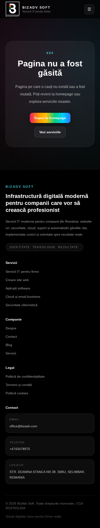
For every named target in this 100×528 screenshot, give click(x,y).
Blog (9, 345)
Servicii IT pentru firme (22, 271)
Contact (11, 336)
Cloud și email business (23, 296)
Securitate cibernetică (21, 305)
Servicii (11, 353)
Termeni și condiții (19, 385)
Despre (11, 328)
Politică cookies (17, 393)
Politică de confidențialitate (25, 376)
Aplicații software (18, 288)
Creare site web (17, 280)
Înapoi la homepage (50, 118)
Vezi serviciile (50, 132)
